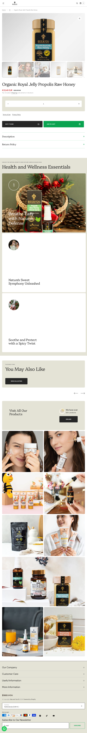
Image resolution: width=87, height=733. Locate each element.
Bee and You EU (15, 699)
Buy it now (9, 124)
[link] (44, 262)
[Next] (83, 393)
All (10, 10)
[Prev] (76, 393)
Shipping (14, 93)
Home (4, 10)
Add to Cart (51, 124)
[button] (3, 3)
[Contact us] (4, 728)
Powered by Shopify (30, 699)
